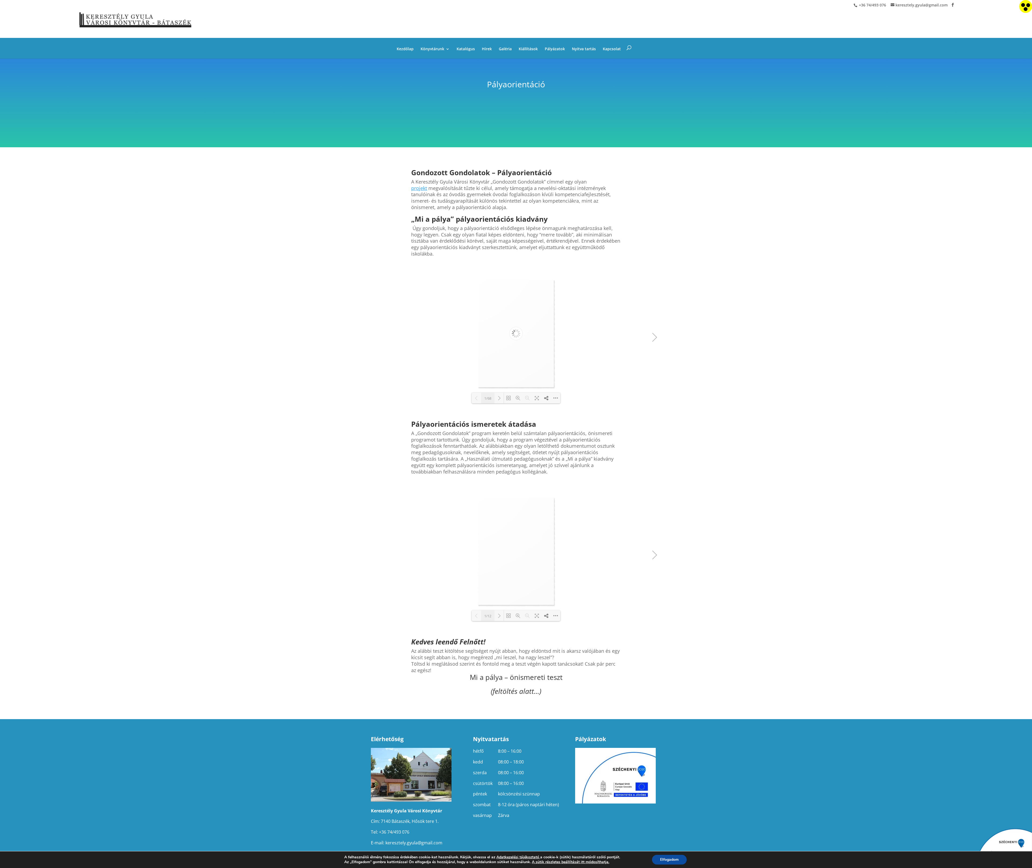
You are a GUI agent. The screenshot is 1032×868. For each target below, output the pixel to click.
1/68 (487, 398)
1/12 (487, 616)
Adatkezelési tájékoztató (517, 857)
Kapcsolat (612, 49)
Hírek (487, 49)
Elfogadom (669, 859)
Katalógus (466, 49)
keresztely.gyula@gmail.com (413, 843)
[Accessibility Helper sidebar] (1025, 6)
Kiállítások (528, 49)
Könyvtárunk (432, 49)
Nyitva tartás (584, 49)
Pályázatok (555, 49)
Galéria (505, 49)
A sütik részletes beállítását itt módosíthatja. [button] (570, 862)
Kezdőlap (405, 49)
